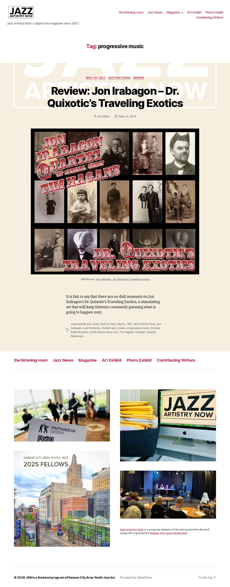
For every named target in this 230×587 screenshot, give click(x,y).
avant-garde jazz (81, 324)
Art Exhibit (194, 12)
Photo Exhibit (214, 12)
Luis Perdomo (91, 328)
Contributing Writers (209, 17)
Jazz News (155, 12)
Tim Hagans (126, 332)
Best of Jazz (95, 77)
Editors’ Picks (119, 77)
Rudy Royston (79, 332)
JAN (129, 324)
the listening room (131, 12)
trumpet (140, 332)
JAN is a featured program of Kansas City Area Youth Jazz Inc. (71, 577)
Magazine (173, 12)
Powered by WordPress (136, 577)
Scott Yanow (97, 332)
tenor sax (112, 332)
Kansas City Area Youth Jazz (168, 533)
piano (121, 328)
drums (121, 324)
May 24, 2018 (127, 116)
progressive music (138, 328)
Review (139, 77)
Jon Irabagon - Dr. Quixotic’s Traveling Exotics (122, 279)
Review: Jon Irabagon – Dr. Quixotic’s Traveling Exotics (115, 96)
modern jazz (109, 328)
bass (96, 324)
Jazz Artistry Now (144, 324)
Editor (106, 116)
